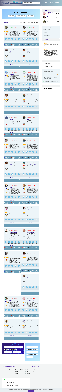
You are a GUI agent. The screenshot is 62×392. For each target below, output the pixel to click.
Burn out (4, 369)
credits (53, 66)
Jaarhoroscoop (6, 349)
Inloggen (34, 369)
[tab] (6, 22)
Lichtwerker (11, 374)
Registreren (35, 371)
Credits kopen (11, 15)
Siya (44, 42)
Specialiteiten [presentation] (36, 22)
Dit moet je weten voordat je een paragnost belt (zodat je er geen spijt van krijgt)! (32, 347)
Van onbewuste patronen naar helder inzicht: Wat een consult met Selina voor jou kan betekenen (32, 352)
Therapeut (28, 373)
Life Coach (16, 369)
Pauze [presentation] (29, 22)
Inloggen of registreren (21, 15)
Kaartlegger (5, 374)
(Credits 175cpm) (12, 385)
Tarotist (27, 371)
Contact (34, 374)
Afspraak (15, 62)
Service (19, 62)
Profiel (6, 62)
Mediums (16, 373)
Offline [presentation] (32, 22)
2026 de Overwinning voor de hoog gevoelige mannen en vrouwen (32, 354)
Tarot (27, 369)
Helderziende (5, 371)
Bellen (12, 62)
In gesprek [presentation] (24, 22)
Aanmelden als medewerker (48, 88)
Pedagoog (22, 374)
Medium (16, 371)
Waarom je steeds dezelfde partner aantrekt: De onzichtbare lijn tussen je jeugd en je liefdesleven (32, 349)
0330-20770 (14, 45)
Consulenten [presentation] (6, 22)
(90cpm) (48, 63)
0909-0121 (7, 45)
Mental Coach (21, 370)
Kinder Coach (10, 370)
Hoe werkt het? (30, 15)
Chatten (9, 62)
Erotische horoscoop (13, 349)
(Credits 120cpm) (12, 383)
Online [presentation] (21, 22)
